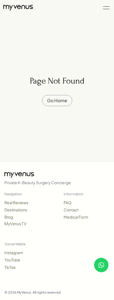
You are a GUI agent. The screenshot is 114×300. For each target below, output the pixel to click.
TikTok (10, 267)
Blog (8, 216)
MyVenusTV (15, 223)
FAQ (67, 202)
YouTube (12, 259)
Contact (71, 209)
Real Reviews (16, 202)
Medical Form (76, 216)
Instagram (13, 252)
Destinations (15, 209)
